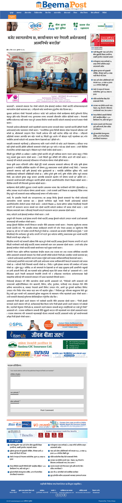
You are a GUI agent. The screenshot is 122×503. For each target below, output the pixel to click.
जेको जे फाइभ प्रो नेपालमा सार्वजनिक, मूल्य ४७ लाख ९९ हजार (27, 458)
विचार (75, 12)
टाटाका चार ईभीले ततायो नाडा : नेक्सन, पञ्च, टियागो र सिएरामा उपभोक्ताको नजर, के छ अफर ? (67, 461)
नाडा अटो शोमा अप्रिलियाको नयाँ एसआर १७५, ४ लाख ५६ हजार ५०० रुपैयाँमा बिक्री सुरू (68, 452)
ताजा (92, 48)
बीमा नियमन (84, 12)
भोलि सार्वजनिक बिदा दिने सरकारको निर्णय (63, 457)
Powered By (102, 501)
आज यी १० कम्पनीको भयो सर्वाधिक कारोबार (64, 472)
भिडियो (104, 12)
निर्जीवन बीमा (38, 12)
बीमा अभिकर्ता (95, 12)
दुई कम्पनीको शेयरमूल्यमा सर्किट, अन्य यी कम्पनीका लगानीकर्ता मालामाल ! (26, 473)
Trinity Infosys (111, 501)
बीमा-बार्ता (67, 12)
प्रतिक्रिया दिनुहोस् (15, 374)
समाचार (19, 12)
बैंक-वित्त (48, 12)
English (12, 17)
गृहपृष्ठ (11, 12)
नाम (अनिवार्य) (14, 392)
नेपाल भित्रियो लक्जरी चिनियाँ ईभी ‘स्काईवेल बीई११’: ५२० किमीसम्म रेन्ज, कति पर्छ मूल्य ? (28, 467)
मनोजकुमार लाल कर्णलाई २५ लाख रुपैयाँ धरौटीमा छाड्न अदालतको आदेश (68, 446)
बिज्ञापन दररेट (96, 490)
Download (96, 493)
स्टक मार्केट (57, 12)
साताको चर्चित (98, 48)
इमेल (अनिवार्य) (14, 401)
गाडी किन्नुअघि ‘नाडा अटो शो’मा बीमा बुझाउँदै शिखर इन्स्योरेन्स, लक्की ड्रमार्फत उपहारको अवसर (26, 446)
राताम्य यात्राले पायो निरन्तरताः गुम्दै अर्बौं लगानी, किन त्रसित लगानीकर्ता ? (66, 467)
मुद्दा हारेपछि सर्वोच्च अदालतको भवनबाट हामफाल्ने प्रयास (68, 475)
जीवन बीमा (28, 12)
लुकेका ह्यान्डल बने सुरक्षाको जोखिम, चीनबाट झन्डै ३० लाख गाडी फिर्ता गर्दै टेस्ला (26, 452)
